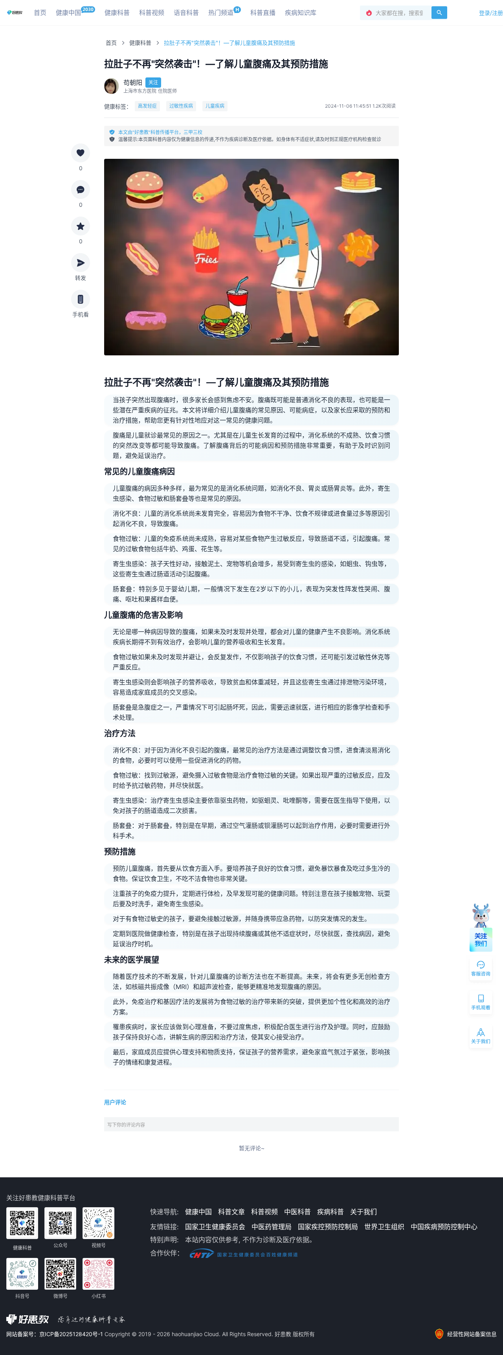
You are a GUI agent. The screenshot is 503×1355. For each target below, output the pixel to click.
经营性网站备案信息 (472, 1334)
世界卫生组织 (384, 1227)
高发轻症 (147, 106)
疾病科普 (330, 1212)
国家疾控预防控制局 (328, 1227)
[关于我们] (481, 1037)
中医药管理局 (272, 1227)
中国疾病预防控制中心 (444, 1227)
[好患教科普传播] (14, 12)
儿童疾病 (215, 106)
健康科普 (140, 42)
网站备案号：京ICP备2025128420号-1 (55, 1334)
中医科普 (297, 1212)
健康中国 (198, 1212)
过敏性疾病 (181, 106)
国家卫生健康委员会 (215, 1227)
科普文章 (231, 1212)
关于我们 (363, 1212)
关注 (153, 82)
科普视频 (264, 1212)
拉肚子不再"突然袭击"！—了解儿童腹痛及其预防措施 (229, 42)
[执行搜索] (439, 12)
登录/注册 (491, 12)
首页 (111, 42)
